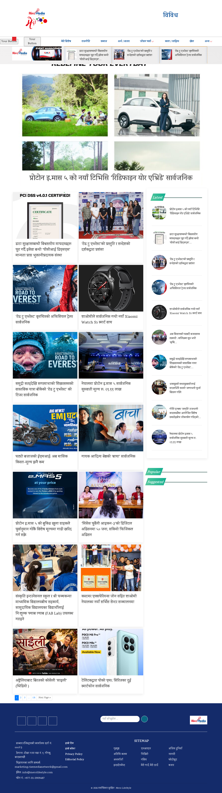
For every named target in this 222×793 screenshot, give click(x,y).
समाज (104, 41)
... (29, 697)
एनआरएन (146, 749)
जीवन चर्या (145, 41)
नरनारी (172, 754)
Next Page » (44, 697)
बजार (171, 765)
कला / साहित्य (172, 41)
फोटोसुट (173, 760)
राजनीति (86, 41)
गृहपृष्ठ (116, 749)
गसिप (144, 760)
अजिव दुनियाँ (175, 749)
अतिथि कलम (120, 754)
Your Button (9, 41)
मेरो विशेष (66, 41)
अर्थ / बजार (124, 41)
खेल (192, 41)
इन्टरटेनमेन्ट (119, 765)
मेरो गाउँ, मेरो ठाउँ (149, 765)
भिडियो (144, 754)
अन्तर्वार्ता (118, 760)
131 (34, 697)
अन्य (207, 41)
